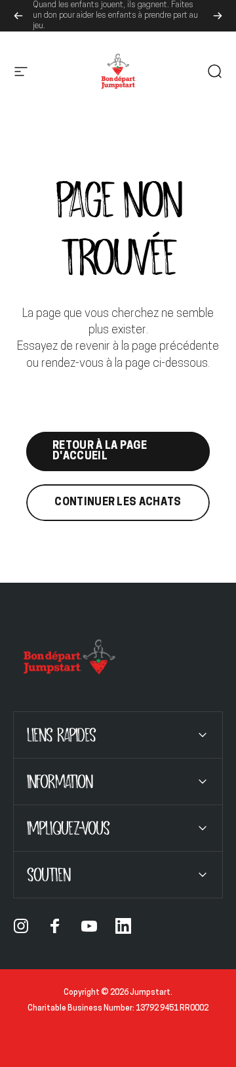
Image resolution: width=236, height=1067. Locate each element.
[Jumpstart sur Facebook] (55, 926)
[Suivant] (217, 15)
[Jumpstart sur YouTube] (89, 926)
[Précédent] (18, 15)
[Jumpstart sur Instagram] (21, 926)
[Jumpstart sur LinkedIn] (123, 926)
